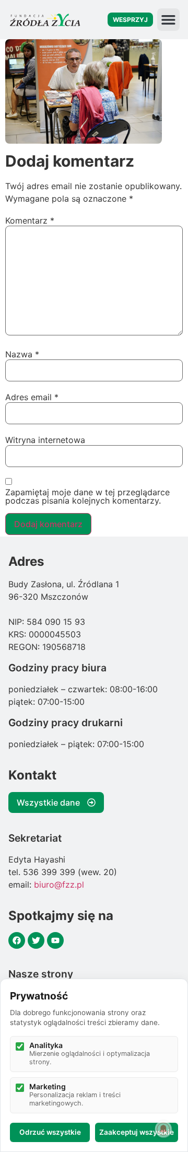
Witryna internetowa (45, 440)
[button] (168, 19)
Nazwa (22, 354)
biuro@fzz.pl (59, 884)
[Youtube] (55, 940)
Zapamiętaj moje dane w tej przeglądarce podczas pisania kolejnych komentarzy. (87, 496)
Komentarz (29, 220)
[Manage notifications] (163, 1129)
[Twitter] (36, 940)
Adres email (31, 397)
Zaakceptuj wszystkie (136, 1132)
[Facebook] (16, 940)
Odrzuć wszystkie (50, 1132)
